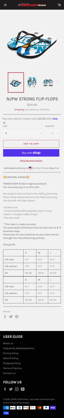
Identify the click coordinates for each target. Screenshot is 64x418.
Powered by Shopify (20, 402)
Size (5, 126)
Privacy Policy (10, 353)
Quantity (49, 126)
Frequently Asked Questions (18, 348)
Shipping (19, 109)
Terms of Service (12, 368)
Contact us (9, 373)
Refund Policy (10, 358)
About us (8, 343)
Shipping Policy (12, 363)
